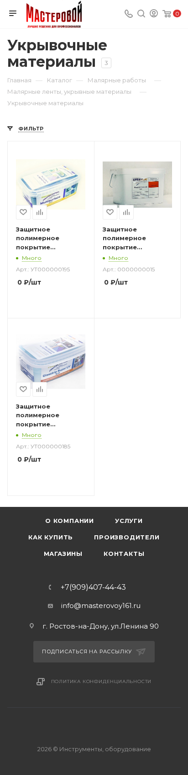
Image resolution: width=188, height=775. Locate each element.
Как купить (50, 537)
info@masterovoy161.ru (101, 605)
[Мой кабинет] (154, 14)
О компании (69, 520)
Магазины (63, 553)
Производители (126, 537)
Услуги (129, 520)
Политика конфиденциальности (101, 681)
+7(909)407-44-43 (93, 587)
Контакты (124, 553)
